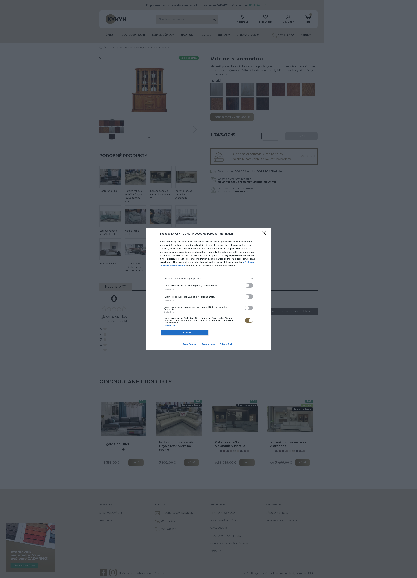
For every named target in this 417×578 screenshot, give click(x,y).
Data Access (208, 344)
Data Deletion (190, 344)
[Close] (265, 234)
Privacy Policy (227, 344)
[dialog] (208, 289)
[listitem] (208, 278)
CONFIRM (185, 332)
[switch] (249, 285)
